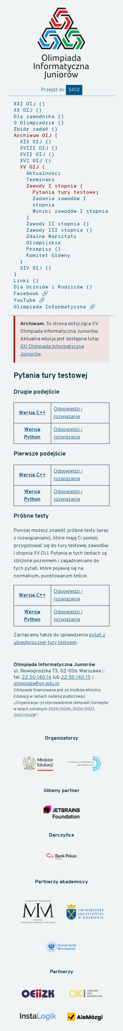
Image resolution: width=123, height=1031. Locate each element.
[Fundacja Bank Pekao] (61, 858)
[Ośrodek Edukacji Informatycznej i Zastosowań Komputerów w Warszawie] (38, 994)
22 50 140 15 (76, 677)
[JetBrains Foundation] (61, 813)
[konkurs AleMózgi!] (85, 1017)
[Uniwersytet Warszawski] (38, 912)
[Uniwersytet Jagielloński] (85, 912)
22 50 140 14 (36, 677)
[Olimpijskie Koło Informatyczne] (85, 994)
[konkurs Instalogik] (38, 1017)
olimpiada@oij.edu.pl (36, 683)
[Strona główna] (61, 43)
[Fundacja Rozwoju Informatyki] (85, 765)
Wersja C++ (32, 412)
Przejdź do (60, 89)
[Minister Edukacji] (38, 764)
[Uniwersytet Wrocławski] (61, 948)
